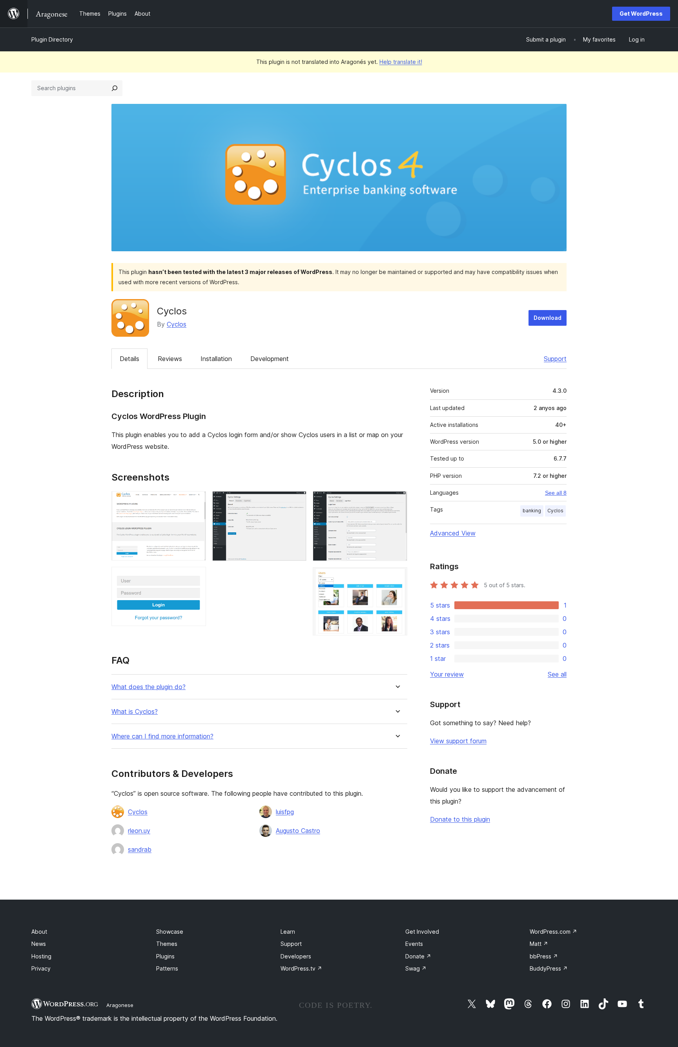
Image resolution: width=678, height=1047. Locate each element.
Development (269, 359)
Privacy (41, 968)
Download (547, 317)
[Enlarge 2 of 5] (195, 577)
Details (129, 359)
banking (532, 511)
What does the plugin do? (148, 687)
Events (414, 943)
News (38, 943)
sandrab (139, 849)
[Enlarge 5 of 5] (397, 578)
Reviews (170, 359)
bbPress (544, 956)
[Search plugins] (114, 88)
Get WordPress (641, 13)
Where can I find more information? (162, 736)
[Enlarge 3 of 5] (296, 502)
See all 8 (556, 493)
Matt (539, 943)
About (39, 931)
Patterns (167, 968)
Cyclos (176, 324)
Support (555, 359)
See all (557, 674)
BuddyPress (549, 968)
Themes (166, 943)
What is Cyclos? (134, 711)
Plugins (165, 956)
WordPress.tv (301, 968)
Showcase (169, 931)
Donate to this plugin (460, 819)
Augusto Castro (298, 831)
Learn (288, 931)
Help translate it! (400, 61)
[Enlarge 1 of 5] (195, 502)
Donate (418, 956)
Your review (447, 674)
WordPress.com (553, 931)
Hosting (41, 956)
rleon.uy (139, 831)
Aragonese (119, 1005)
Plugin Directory (52, 39)
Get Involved (422, 931)
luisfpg (285, 812)
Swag (415, 968)
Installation (216, 359)
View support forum (458, 741)
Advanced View (453, 533)
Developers (296, 956)
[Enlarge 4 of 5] (397, 502)
